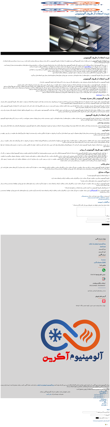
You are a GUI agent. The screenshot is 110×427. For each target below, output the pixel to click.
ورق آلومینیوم (103, 393)
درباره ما (103, 259)
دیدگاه (107, 216)
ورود (97, 417)
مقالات (108, 9)
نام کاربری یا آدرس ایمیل (103, 412)
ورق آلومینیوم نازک (98, 396)
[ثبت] (105, 390)
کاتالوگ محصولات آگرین (100, 262)
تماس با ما (103, 405)
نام (108, 218)
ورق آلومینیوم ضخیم (98, 397)
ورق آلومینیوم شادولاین (103, 199)
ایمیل (107, 221)
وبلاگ (105, 402)
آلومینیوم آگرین (102, 391)
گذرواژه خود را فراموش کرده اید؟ (101, 420)
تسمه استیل (103, 399)
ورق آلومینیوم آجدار (98, 394)
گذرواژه (107, 415)
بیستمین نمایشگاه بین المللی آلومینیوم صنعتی (98, 197)
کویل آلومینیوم (102, 400)
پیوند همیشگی (84, 196)
